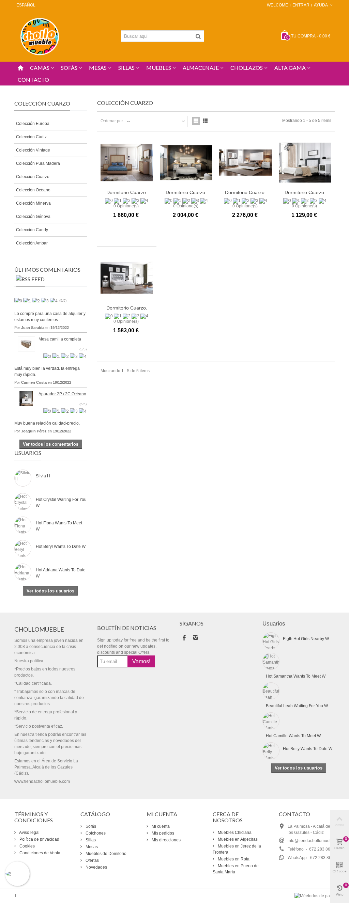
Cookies (26, 846)
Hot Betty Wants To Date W (307, 748)
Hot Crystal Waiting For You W (61, 502)
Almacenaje (201, 67)
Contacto (33, 79)
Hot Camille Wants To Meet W (293, 735)
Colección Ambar (32, 243)
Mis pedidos (162, 833)
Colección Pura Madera (38, 163)
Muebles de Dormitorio (52, 88)
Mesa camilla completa (60, 339)
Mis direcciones (166, 840)
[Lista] (205, 121)
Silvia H (43, 476)
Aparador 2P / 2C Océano (62, 394)
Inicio (19, 88)
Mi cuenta (160, 826)
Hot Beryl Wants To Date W (61, 546)
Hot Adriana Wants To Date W (61, 573)
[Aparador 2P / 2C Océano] (26, 398)
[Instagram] (195, 638)
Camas (39, 67)
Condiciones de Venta (39, 853)
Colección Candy (32, 229)
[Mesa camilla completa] (26, 343)
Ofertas (92, 860)
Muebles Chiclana (234, 832)
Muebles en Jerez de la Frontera (237, 849)
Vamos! (141, 661)
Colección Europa (32, 123)
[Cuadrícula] (196, 121)
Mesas (98, 67)
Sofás (69, 67)
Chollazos (246, 67)
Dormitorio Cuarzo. (126, 192)
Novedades (96, 867)
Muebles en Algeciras (237, 839)
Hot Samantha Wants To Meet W (295, 676)
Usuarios (27, 452)
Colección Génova (33, 216)
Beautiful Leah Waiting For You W (297, 705)
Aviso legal (29, 832)
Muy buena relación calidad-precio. (47, 423)
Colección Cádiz (31, 136)
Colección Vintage (33, 150)
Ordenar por (112, 120)
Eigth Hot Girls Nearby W (306, 638)
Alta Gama (290, 67)
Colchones (95, 833)
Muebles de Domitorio (105, 853)
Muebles (158, 67)
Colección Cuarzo (32, 176)
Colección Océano (33, 190)
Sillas (126, 67)
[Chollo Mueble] (39, 35)
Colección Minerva (33, 203)
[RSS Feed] (30, 280)
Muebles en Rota (233, 859)
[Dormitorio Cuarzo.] (127, 163)
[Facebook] (184, 638)
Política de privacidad (38, 839)
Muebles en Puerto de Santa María (236, 869)
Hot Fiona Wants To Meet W (59, 526)
